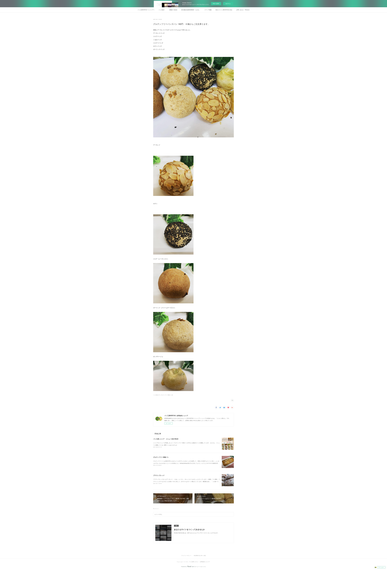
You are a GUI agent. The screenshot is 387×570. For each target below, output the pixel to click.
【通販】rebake (173, 10)
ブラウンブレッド (158, 475)
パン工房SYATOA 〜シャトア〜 (146, 10)
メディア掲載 (208, 10)
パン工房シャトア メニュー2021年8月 (165, 439)
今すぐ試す (216, 3)
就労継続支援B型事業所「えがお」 (190, 10)
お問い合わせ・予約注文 (243, 10)
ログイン (228, 4)
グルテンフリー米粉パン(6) (167, 395)
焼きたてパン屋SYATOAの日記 (224, 10)
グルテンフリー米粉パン (161, 457)
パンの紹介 (162, 10)
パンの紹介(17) (156, 395)
